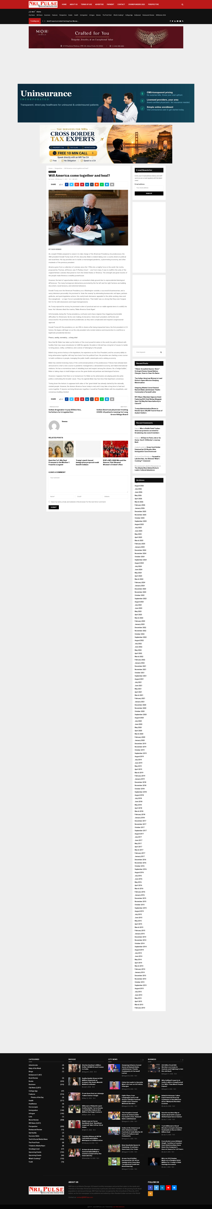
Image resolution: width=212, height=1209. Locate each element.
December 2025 (140, 511)
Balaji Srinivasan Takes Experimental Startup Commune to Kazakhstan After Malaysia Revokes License (171, 1100)
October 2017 (139, 827)
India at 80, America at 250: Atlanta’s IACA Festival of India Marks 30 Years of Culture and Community (132, 1132)
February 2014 (140, 969)
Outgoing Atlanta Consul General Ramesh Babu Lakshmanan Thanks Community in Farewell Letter (147, 390)
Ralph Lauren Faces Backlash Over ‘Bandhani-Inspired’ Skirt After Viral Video (92, 1124)
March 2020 (139, 734)
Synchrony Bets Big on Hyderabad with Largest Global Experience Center (172, 1115)
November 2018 (140, 785)
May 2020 (138, 727)
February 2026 (140, 505)
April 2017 (138, 847)
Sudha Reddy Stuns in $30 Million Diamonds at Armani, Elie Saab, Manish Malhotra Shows (92, 1081)
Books (70, 15)
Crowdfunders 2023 (136, 4)
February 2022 (140, 660)
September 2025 (141, 521)
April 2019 (138, 769)
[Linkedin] (175, 21)
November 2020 (140, 708)
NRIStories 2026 (161, 15)
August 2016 (139, 872)
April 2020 (138, 731)
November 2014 (140, 940)
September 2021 (141, 676)
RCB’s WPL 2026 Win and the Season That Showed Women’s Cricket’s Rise (114, 462)
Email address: (140, 184)
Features (55, 15)
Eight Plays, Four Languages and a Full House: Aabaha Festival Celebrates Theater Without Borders (131, 1100)
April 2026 (138, 499)
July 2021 (138, 682)
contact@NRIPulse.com (85, 1197)
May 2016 (138, 882)
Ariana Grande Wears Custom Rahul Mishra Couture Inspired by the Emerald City (91, 1153)
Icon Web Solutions (118, 1207)
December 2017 (140, 821)
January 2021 (140, 702)
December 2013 (140, 975)
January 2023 (140, 624)
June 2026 (138, 492)
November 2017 (140, 824)
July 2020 (138, 721)
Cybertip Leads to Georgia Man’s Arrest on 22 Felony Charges (132, 1084)
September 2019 (141, 753)
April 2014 (138, 963)
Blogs (31, 1071)
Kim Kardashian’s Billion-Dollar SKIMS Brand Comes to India (93, 1067)
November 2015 (140, 901)
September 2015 (141, 908)
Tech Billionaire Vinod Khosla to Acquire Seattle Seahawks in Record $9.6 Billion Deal (172, 1129)
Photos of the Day (37, 1097)
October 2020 (139, 711)
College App (128, 15)
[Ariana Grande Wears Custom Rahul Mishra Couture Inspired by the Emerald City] (74, 1153)
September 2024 (141, 560)
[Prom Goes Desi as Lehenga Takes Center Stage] (74, 1096)
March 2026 (139, 502)
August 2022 (139, 640)
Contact (121, 4)
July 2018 (138, 798)
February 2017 (140, 853)
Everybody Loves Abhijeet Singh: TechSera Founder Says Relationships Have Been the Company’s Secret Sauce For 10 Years (172, 1145)
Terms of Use (86, 4)
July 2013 (138, 992)
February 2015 (140, 930)
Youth (31, 1162)
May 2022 (138, 650)
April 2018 (138, 808)
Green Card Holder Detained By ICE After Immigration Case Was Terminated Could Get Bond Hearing (131, 1162)
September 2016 (141, 869)
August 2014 (139, 950)
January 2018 (140, 818)
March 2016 (139, 888)
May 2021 (138, 689)
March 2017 (139, 850)
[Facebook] (170, 21)
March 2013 (139, 1004)
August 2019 (139, 756)
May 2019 (138, 766)
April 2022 (138, 653)
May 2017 (138, 843)
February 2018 (140, 814)
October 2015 (139, 905)
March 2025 (139, 540)
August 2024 (139, 563)
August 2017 (139, 834)
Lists (30, 1117)
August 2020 (139, 718)
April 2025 (138, 537)
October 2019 (139, 750)
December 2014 (140, 937)
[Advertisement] (106, 66)
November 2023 (140, 592)
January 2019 (140, 779)
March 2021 (139, 695)
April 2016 (138, 885)
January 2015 (140, 934)
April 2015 (138, 924)
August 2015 (139, 911)
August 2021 (139, 679)
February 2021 (140, 698)
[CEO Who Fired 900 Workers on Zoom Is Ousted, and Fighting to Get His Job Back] (154, 1068)
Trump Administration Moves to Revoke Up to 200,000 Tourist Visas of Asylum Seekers (148, 411)
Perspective (153, 4)
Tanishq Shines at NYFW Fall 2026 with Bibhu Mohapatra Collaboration (92, 1138)
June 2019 (138, 763)
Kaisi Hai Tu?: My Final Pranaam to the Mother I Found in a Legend (59, 462)
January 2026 (140, 508)
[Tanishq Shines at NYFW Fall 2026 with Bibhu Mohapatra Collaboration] (74, 1139)
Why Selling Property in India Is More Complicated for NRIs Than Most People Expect (172, 1083)
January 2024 (140, 586)
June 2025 (138, 531)
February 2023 (140, 621)
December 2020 (140, 705)
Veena (52, 179)
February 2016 (140, 892)
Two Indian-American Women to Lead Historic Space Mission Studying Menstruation (148, 380)
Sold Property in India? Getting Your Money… (63, 21)
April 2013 (138, 1001)
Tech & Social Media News (38, 1139)
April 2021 (138, 692)
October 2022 (139, 634)
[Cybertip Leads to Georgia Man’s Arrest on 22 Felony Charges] (114, 1085)
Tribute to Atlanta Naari (37, 1146)
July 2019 (138, 760)
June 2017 (138, 840)
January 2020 (140, 740)
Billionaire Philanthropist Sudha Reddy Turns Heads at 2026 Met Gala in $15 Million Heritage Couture (92, 1109)
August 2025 (139, 524)
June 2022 (138, 647)
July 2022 (138, 644)
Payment (110, 4)
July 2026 (138, 489)
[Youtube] (177, 21)
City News (32, 15)
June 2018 (138, 801)
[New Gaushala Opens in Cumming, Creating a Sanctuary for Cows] (114, 1148)
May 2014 (138, 959)
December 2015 (140, 898)
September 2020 (141, 714)
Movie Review (34, 1120)
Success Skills (34, 1136)
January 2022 (140, 663)
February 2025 (140, 544)
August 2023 (139, 602)
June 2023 (138, 608)
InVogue (91, 15)
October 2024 (139, 557)
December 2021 (140, 666)
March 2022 (139, 656)
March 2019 (139, 772)
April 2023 (138, 614)
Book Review (33, 1078)
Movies (98, 15)
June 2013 (138, 995)
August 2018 (139, 795)
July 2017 (138, 837)
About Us (74, 4)
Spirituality (32, 1133)
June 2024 (138, 569)
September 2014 (141, 947)
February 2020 (140, 737)
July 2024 (138, 566)
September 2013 (141, 985)
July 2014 (138, 953)
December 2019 (140, 743)
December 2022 (140, 627)
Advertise (99, 4)
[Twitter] (172, 21)
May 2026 (138, 495)
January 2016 (140, 895)
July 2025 (138, 527)
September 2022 (141, 637)
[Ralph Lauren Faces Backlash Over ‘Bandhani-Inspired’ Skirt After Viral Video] (74, 1124)
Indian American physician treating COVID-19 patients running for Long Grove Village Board (112, 412)
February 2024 (140, 582)
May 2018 (138, 805)
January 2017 (140, 856)
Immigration (83, 15)
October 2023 (139, 595)
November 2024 (140, 553)
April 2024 (138, 576)
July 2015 (138, 914)
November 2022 (140, 631)
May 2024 (138, 573)
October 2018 (139, 789)
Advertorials (33, 1065)
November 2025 (140, 515)
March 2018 (139, 811)
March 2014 (139, 966)
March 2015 (139, 927)
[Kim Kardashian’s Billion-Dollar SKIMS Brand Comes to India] (74, 1068)
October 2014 (139, 943)
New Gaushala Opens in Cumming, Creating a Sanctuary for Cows (131, 1147)
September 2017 (141, 830)
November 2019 (140, 747)
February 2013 (140, 1008)
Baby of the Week (35, 1068)
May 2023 (138, 611)
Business (47, 15)
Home (64, 4)
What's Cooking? (35, 1158)
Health (76, 15)
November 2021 (140, 669)
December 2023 (140, 589)
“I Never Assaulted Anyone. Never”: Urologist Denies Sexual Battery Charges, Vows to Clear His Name (147, 371)
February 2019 (140, 776)
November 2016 (140, 863)
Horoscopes (33, 1107)
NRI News (40, 15)
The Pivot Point (107, 15)
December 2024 (140, 550)
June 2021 (138, 685)
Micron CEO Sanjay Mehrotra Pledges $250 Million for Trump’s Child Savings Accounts (171, 1161)
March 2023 (139, 618)
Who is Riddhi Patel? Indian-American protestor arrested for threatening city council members (147, 431)
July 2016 (138, 876)
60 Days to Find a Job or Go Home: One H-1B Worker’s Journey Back (148, 440)
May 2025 (138, 534)
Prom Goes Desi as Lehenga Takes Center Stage (93, 1094)
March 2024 (139, 579)
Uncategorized (34, 1149)
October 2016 (139, 866)
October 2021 (139, 673)
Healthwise (33, 1104)
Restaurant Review (148, 15)
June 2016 (138, 879)
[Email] (180, 21)
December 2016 (140, 860)
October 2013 (139, 982)
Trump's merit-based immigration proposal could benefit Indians (87, 462)
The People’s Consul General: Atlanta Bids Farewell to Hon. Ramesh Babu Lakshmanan (131, 1116)
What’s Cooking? (118, 15)
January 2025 (140, 547)
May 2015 (138, 921)
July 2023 (138, 605)
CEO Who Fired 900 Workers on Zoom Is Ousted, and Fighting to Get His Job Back (172, 1068)
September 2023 (141, 598)
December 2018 (140, 782)
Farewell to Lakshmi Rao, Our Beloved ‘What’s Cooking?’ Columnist (147, 459)
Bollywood (137, 15)
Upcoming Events (35, 1152)
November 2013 (140, 979)
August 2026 (139, 486)
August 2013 (139, 988)
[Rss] (182, 21)
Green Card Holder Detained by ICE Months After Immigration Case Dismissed (147, 449)
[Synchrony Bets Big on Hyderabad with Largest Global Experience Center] (154, 1116)
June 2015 (138, 917)
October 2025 (139, 518)
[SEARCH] (161, 352)
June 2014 (138, 956)
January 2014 (140, 972)
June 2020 (138, 724)
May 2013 (138, 998)
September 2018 (141, 792)
